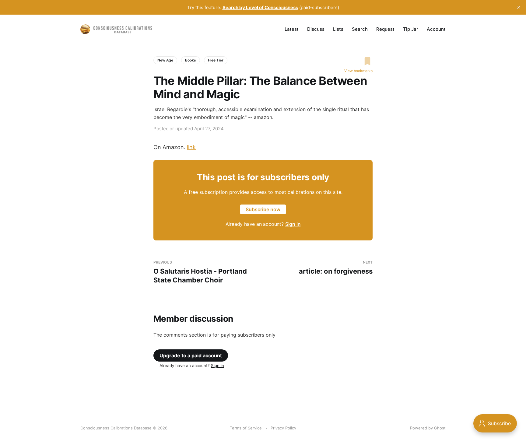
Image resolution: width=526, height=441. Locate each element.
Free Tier (215, 60)
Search (360, 29)
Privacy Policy (283, 427)
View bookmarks (358, 70)
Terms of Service (246, 427)
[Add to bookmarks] (358, 61)
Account (436, 29)
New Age (165, 60)
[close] (519, 7)
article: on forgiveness (336, 267)
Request (385, 29)
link (191, 147)
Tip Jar (410, 29)
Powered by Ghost (428, 427)
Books (190, 60)
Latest (292, 29)
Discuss (315, 29)
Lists (338, 29)
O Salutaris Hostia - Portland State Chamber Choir (200, 272)
